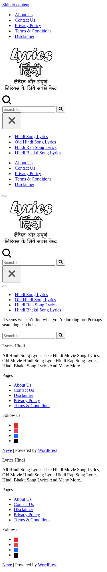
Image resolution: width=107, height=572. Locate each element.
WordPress (47, 450)
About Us (24, 14)
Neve (7, 450)
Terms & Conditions (33, 30)
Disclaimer (24, 36)
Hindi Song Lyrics (31, 136)
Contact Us (25, 20)
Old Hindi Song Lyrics (35, 142)
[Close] (11, 120)
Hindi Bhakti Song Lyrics (38, 152)
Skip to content (15, 4)
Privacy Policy (28, 25)
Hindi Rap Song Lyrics (35, 147)
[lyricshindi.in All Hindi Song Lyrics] (30, 92)
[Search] (6, 103)
